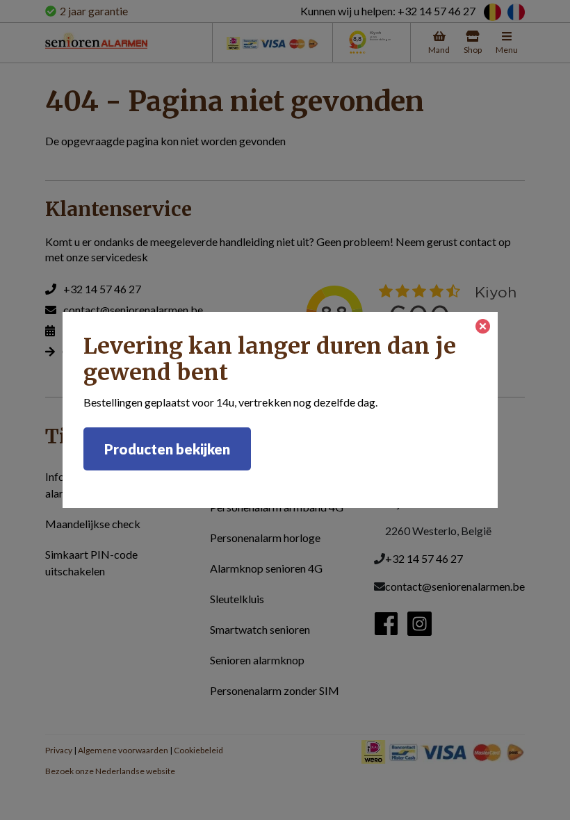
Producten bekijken (167, 449)
